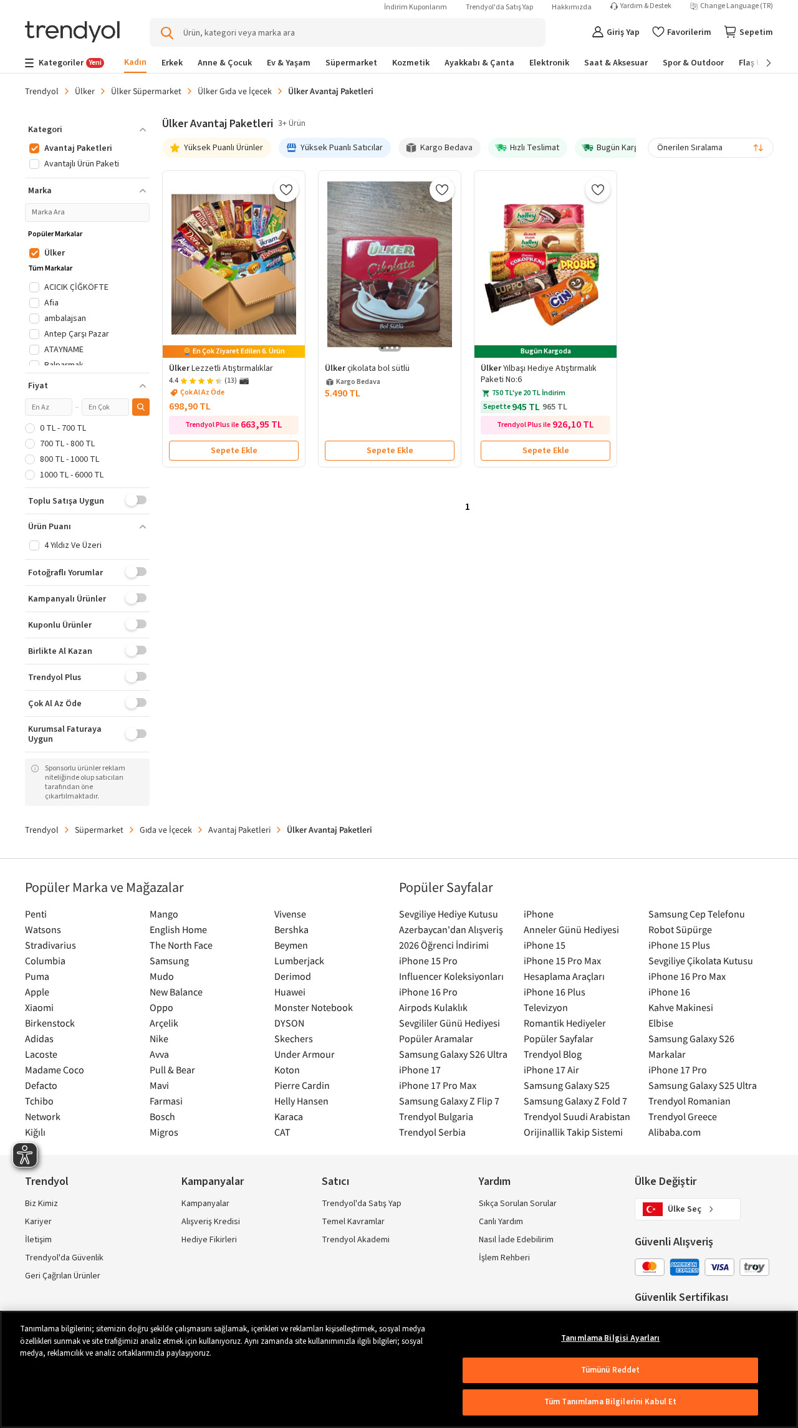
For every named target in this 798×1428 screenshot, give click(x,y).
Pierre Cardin (302, 1085)
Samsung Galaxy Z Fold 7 (575, 1101)
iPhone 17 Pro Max (437, 1085)
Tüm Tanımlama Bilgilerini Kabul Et (610, 1401)
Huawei (289, 991)
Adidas (39, 1038)
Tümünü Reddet (610, 1370)
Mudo (162, 976)
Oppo (161, 1007)
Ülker (85, 91)
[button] (87, 129)
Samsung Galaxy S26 (691, 1038)
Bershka (291, 929)
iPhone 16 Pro (428, 991)
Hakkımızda (572, 7)
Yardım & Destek (645, 6)
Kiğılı (35, 1132)
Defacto (41, 1085)
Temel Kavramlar (353, 1221)
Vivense (290, 914)
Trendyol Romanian (689, 1101)
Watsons (43, 929)
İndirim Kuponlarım (415, 7)
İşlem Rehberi (504, 1258)
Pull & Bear (172, 1069)
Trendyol (42, 91)
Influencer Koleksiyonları (451, 976)
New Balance (176, 991)
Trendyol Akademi (356, 1240)
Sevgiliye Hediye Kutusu (448, 914)
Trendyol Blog (553, 1054)
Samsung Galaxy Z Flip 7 (449, 1101)
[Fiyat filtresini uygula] (141, 407)
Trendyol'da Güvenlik (64, 1258)
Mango (164, 914)
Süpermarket (99, 830)
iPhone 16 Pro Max (687, 976)
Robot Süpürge (680, 929)
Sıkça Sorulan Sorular (518, 1203)
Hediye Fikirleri (209, 1240)
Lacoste (41, 1054)
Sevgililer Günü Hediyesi (449, 1023)
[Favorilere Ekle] (286, 189)
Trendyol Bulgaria (436, 1116)
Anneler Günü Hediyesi (571, 929)
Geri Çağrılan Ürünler (62, 1276)
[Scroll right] (760, 63)
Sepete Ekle (234, 450)
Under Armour (304, 1054)
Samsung (169, 960)
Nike (159, 1038)
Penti (36, 914)
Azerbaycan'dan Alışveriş (451, 929)
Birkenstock (50, 1023)
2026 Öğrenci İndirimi (444, 945)
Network (42, 1116)
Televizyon (546, 1007)
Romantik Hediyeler (565, 1023)
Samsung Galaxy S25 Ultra (702, 1085)
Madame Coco (54, 1069)
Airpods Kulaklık (433, 1007)
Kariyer (38, 1221)
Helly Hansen (301, 1101)
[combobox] (710, 147)
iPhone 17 (420, 1069)
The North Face (181, 945)
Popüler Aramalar (436, 1038)
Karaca (288, 1116)
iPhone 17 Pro (677, 1069)
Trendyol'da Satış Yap (499, 7)
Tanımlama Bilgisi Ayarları (610, 1338)
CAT (282, 1132)
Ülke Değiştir (665, 1181)
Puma (37, 976)
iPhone (539, 914)
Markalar (667, 1054)
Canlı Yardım (501, 1221)
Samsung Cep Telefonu (696, 914)
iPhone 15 (544, 945)
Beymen (291, 945)
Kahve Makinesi (680, 1007)
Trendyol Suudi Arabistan (577, 1116)
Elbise (660, 1023)
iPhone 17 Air (551, 1069)
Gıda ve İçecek (166, 830)
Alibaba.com (674, 1132)
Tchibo (39, 1101)
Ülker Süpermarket (146, 91)
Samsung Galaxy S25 (567, 1085)
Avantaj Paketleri (239, 830)
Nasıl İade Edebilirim (516, 1240)
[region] (399, 1369)
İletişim (38, 1240)
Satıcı (335, 1181)
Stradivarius (50, 945)
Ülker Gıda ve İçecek (235, 91)
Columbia (45, 960)
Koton (287, 1069)
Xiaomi (39, 1007)
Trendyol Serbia (432, 1132)
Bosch (162, 1116)
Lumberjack (299, 960)
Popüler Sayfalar (559, 1038)
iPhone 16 (669, 991)
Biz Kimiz (41, 1203)
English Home (178, 929)
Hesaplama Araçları (564, 976)
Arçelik (164, 1023)
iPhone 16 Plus (554, 991)
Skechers (293, 1038)
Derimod (292, 976)
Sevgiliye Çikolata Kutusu (700, 960)
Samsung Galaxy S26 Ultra (453, 1054)
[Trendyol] (72, 32)
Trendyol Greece (682, 1116)
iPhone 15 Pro (428, 960)
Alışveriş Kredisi (210, 1221)
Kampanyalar (205, 1203)
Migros (164, 1132)
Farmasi (166, 1101)
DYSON (289, 1023)
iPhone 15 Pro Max (562, 960)
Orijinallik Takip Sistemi (573, 1132)
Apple (37, 991)
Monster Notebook (313, 1007)
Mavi (159, 1085)
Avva (159, 1054)
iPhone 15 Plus (679, 945)
